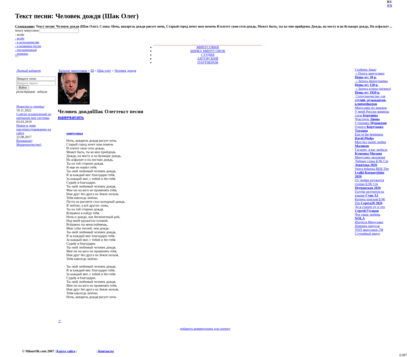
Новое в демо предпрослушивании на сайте (33, 129)
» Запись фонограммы (371, 83)
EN (389, 5)
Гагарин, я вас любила (371, 151)
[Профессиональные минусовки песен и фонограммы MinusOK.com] (204, 38)
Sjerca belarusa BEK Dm (372, 172)
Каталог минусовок (73, 70)
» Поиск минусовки (370, 75)
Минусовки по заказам (371, 108)
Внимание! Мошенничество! (28, 142)
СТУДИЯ (208, 55)
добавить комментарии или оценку (205, 329)
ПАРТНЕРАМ (207, 62)
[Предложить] (204, 34)
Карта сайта (65, 351)
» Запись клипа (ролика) (373, 90)
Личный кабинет (28, 70)
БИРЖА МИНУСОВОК (207, 51)
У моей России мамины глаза (372, 113)
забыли (42, 91)
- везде (19, 38)
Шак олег (104, 70)
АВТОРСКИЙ (207, 58)
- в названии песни (28, 46)
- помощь (21, 54)
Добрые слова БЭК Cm (371, 163)
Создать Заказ (365, 69)
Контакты (106, 351)
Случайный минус (367, 233)
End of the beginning (369, 136)
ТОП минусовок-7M (369, 230)
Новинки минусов (367, 226)
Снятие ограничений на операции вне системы (33, 116)
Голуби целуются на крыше (369, 193)
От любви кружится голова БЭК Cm (369, 184)
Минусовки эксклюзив (370, 157)
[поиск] (16, 56)
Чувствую (367, 119)
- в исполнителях (27, 42)
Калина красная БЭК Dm (370, 201)
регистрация (25, 91)
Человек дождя (125, 70)
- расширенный (26, 50)
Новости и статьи (30, 106)
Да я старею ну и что (370, 209)
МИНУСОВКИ (208, 47)
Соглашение (87, 351)
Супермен (371, 123)
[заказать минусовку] (202, 34)
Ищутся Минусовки (369, 222)
